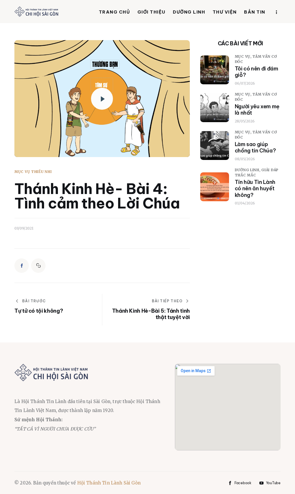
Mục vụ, (244, 56)
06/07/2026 (245, 83)
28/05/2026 (245, 121)
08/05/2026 (245, 159)
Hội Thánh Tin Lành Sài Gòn (109, 483)
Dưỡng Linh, (248, 170)
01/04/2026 (245, 203)
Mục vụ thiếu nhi (33, 172)
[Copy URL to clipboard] (38, 265)
